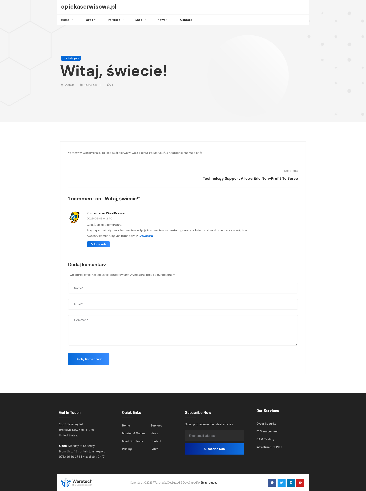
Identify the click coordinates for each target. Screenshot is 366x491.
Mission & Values (133, 433)
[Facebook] (272, 483)
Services (156, 425)
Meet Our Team (132, 441)
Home (65, 20)
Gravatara (146, 236)
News (161, 20)
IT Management (267, 431)
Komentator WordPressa (105, 213)
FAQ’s (154, 449)
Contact (186, 20)
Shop (139, 20)
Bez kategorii (71, 58)
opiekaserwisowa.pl (88, 6)
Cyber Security (266, 423)
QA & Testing (265, 439)
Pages (88, 20)
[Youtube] (300, 483)
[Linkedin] (291, 483)
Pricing (127, 449)
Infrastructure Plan (269, 447)
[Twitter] (282, 483)
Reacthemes (209, 482)
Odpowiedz (98, 244)
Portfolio (114, 20)
